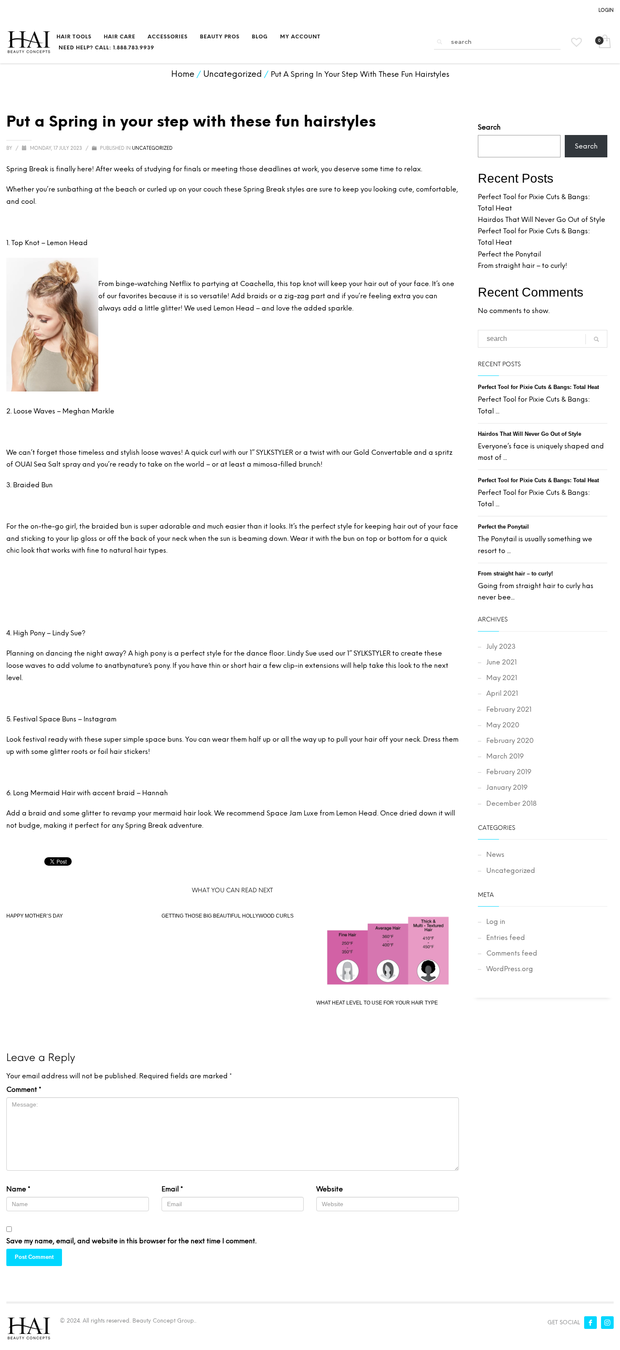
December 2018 (511, 803)
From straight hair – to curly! (522, 266)
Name (18, 1189)
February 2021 (508, 709)
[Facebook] (590, 1322)
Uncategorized (152, 148)
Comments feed (511, 953)
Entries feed (505, 938)
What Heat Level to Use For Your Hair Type (377, 1003)
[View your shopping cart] (604, 42)
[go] (439, 42)
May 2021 (501, 678)
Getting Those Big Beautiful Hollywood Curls (228, 916)
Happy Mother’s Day (34, 916)
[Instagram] (607, 1322)
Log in (495, 922)
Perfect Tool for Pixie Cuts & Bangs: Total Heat (538, 387)
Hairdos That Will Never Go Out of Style (541, 220)
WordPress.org (509, 969)
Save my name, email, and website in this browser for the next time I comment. (131, 1241)
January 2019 (507, 787)
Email (172, 1189)
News (495, 854)
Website (329, 1189)
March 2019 (505, 756)
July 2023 (501, 647)
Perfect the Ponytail (509, 254)
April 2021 (502, 693)
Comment (23, 1089)
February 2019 (508, 772)
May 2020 (502, 725)
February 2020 (510, 741)
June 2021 (501, 662)
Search (489, 127)
